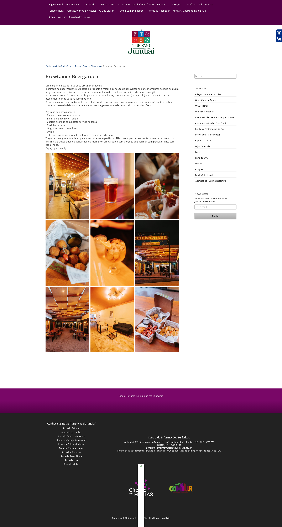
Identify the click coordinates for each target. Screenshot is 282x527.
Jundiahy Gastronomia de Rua (189, 10)
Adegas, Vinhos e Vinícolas (81, 10)
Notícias (191, 4)
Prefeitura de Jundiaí (101, 488)
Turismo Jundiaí (141, 42)
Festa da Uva (108, 4)
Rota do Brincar (71, 428)
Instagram (144, 402)
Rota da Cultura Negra (71, 448)
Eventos (161, 4)
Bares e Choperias (92, 66)
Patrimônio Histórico (205, 175)
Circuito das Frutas (79, 17)
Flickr (152, 509)
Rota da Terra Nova (71, 456)
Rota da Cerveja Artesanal (71, 440)
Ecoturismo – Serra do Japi (208, 134)
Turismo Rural (56, 10)
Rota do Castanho (71, 432)
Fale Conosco (206, 4)
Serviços (176, 4)
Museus (199, 163)
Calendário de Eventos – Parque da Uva (214, 117)
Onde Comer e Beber (131, 10)
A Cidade (90, 4)
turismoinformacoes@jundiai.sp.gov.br (172, 447)
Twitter (159, 509)
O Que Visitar (106, 10)
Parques (199, 169)
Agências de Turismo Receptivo (210, 180)
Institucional (72, 4)
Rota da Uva (71, 460)
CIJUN (145, 518)
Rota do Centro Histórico (71, 436)
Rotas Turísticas (57, 17)
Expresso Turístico (204, 140)
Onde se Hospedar (159, 10)
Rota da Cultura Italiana (71, 444)
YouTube (144, 509)
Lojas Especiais (202, 146)
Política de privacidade (160, 518)
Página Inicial (55, 4)
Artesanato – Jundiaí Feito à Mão (136, 4)
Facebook (137, 402)
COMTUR (181, 488)
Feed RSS (122, 509)
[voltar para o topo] (141, 495)
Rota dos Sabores (71, 452)
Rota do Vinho (71, 464)
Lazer (197, 152)
